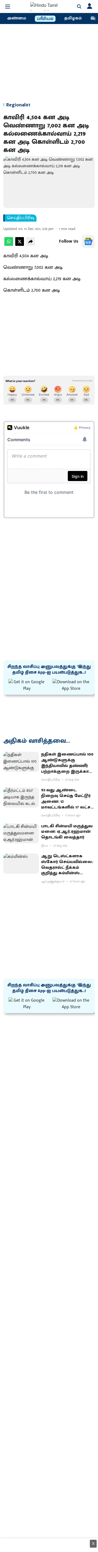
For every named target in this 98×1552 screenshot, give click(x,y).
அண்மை (16, 18)
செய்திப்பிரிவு (20, 218)
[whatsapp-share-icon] (8, 244)
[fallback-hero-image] (21, 762)
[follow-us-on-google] (88, 241)
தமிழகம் (73, 18)
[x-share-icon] (19, 244)
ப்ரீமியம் (45, 19)
